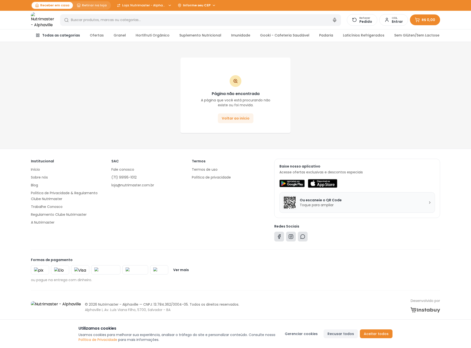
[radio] (52, 5)
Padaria (326, 35)
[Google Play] (292, 183)
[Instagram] (291, 237)
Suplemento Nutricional (200, 35)
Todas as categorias (61, 35)
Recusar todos (340, 333)
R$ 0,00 (428, 19)
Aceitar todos (376, 333)
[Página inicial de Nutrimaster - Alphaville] (42, 20)
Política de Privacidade (97, 339)
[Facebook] (279, 237)
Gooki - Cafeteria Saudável (284, 35)
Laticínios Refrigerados (363, 35)
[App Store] (323, 183)
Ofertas (97, 35)
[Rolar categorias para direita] (434, 35)
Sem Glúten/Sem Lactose (416, 35)
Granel (120, 35)
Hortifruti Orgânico (153, 35)
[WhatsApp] (303, 237)
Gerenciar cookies (301, 333)
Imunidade (240, 35)
